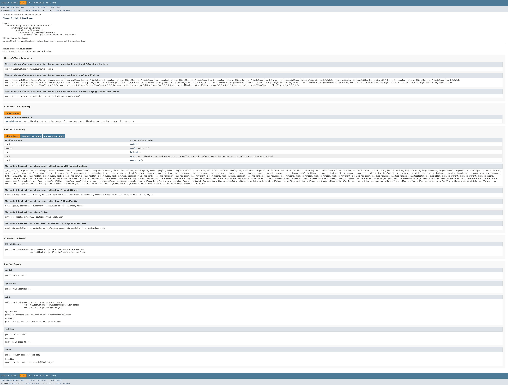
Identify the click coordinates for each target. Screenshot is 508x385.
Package (14, 3)
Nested (12, 11)
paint (132, 156)
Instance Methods (31, 136)
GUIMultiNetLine (13, 121)
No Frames (41, 7)
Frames (32, 7)
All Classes (56, 7)
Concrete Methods (54, 136)
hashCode (134, 152)
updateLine (135, 160)
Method (35, 11)
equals (133, 148)
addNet (133, 144)
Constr (27, 11)
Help (54, 3)
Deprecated (38, 3)
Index (48, 3)
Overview (5, 3)
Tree (30, 3)
